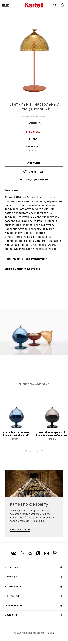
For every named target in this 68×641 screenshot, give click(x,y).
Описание (11, 190)
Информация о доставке (22, 268)
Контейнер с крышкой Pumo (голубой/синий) (16, 433)
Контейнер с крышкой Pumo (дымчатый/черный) (51, 433)
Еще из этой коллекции (34, 384)
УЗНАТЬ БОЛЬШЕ (20, 529)
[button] (26, 451)
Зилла (51, 632)
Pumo (33, 139)
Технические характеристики (26, 258)
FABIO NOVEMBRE (34, 116)
